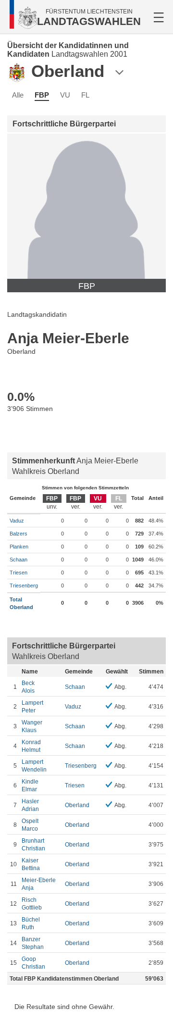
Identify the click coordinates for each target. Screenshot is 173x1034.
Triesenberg (24, 585)
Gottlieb (32, 904)
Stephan (33, 943)
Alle (18, 95)
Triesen (18, 572)
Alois (28, 687)
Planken (19, 546)
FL (85, 95)
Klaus (32, 726)
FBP (42, 95)
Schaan (18, 559)
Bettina (31, 864)
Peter (32, 706)
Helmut (31, 746)
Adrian (30, 805)
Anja (39, 884)
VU (65, 95)
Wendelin (34, 766)
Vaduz (17, 520)
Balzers (18, 533)
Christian (33, 844)
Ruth (31, 923)
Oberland (77, 805)
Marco (30, 825)
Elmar (30, 785)
